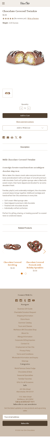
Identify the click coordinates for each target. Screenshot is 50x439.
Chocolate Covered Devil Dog (12, 263)
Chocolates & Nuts (25, 372)
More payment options (25, 122)
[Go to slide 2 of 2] (26, 273)
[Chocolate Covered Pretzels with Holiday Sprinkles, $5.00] (35, 246)
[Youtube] (33, 300)
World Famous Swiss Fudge (25, 368)
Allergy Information (25, 337)
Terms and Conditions (25, 354)
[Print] (12, 137)
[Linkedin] (29, 300)
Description (25, 147)
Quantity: (25, 104)
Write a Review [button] (33, 18)
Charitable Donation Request (25, 312)
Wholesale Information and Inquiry (25, 358)
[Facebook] (4, 137)
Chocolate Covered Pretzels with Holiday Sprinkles (35, 265)
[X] (16, 137)
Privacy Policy (25, 351)
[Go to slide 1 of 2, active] (22, 273)
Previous (3, 251)
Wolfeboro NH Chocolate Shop (25, 330)
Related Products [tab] (25, 228)
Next (44, 251)
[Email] (8, 137)
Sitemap (25, 361)
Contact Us (25, 344)
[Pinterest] (20, 137)
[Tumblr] (25, 300)
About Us (25, 333)
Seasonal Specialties (25, 375)
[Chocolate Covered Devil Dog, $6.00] (12, 246)
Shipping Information (25, 316)
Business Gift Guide (25, 309)
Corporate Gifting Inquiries (25, 340)
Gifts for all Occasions (25, 382)
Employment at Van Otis (25, 347)
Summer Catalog (25, 323)
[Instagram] (21, 300)
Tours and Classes (25, 326)
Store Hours (25, 319)
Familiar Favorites (25, 379)
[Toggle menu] (3, 3)
